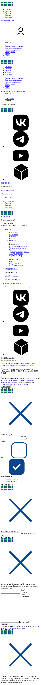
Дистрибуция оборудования (19, 252)
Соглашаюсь (6, 386)
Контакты (8, 17)
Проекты (8, 13)
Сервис (7, 56)
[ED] (21, 179)
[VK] (21, 130)
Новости (8, 11)
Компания (8, 9)
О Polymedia (9, 201)
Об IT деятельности (16, 265)
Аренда (7, 54)
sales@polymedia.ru (12, 276)
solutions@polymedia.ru (13, 283)
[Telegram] (21, 146)
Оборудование (10, 52)
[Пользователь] (21, 39)
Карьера (8, 15)
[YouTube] (21, 163)
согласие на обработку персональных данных (20, 627)
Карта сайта (28, 365)
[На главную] (7, 6)
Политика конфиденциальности (12, 365)
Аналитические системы (14, 46)
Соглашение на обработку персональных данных (18, 363)
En (13, 20)
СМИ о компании (15, 263)
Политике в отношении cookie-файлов (14, 384)
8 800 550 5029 (6, 20)
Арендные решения (16, 254)
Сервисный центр (15, 256)
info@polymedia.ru (18, 91)
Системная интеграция (13, 48)
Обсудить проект (7, 93)
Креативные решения (12, 50)
